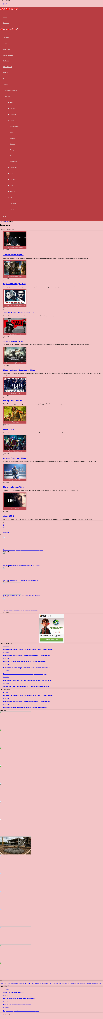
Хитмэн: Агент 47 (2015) (13, 255)
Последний (6, 532)
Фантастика (13, 203)
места (34, 983)
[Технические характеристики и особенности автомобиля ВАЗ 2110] (15, 979)
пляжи (59, 983)
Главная (2, 221)
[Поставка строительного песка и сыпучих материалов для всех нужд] (15, 818)
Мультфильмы (13, 161)
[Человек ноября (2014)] (14, 335)
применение (90, 983)
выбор (1, 983)
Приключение (13, 167)
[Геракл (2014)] (14, 423)
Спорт (11, 185)
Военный (12, 108)
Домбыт (6, 78)
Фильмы (8, 96)
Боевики (12, 102)
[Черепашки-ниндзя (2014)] (14, 277)
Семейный (13, 173)
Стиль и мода (8, 55)
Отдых (5, 73)
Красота (6, 43)
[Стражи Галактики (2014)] (14, 452)
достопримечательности (13, 983)
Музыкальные (13, 155)
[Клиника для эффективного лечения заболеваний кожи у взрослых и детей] (15, 943)
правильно (64, 983)
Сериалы (12, 179)
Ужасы (11, 197)
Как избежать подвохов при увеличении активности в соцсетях (20, 580)
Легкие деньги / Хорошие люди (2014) (19, 312)
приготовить (79, 983)
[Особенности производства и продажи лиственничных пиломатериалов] (12, 548)
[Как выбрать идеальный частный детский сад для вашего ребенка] (15, 890)
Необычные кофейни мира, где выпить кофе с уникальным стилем (21, 595)
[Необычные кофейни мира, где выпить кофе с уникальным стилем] (12, 594)
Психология (7, 67)
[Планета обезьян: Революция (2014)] (14, 364)
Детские (12, 120)
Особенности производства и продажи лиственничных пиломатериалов (23, 550)
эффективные (6, 985)
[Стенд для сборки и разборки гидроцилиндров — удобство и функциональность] (15, 925)
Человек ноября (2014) (13, 341)
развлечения (95, 983)
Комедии (12, 138)
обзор (38, 983)
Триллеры (12, 191)
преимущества (71, 983)
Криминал (12, 144)
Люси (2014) (8, 516)
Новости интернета (11, 90)
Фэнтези (12, 209)
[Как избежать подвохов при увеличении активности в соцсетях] (12, 579)
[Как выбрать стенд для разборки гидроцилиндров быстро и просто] (15, 907)
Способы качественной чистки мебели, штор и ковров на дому (20, 610)
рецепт (99, 983)
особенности (44, 983)
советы (1, 985)
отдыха (56, 983)
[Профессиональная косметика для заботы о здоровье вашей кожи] (15, 872)
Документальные (14, 126)
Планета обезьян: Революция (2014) (19, 370)
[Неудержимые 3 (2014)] (14, 394)
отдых (51, 983)
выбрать (5, 983)
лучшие (28, 983)
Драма (11, 132)
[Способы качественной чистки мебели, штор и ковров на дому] (12, 609)
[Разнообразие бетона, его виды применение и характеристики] (15, 854)
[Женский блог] (9, 9)
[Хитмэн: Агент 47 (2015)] (14, 248)
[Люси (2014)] (14, 509)
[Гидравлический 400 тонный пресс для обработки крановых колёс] (15, 961)
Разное (5, 84)
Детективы (13, 114)
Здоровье (6, 49)
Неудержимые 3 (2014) (13, 400)
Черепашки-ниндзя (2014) (14, 284)
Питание (6, 61)
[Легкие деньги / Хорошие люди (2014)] (14, 306)
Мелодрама (13, 150)
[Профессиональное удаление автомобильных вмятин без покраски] (12, 563)
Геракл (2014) (9, 429)
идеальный (21, 983)
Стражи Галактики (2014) (14, 458)
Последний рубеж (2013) (13, 487)
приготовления (85, 983)
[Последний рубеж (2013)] (14, 480)
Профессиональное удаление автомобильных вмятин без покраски (21, 565)
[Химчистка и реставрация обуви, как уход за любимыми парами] (15, 836)
